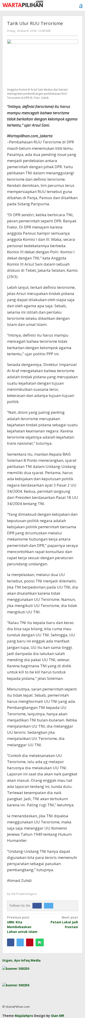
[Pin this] (29, 942)
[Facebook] (38, 905)
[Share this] (10, 942)
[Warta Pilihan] (22, 3)
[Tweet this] (20, 942)
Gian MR (57, 1015)
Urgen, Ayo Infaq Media (21, 960)
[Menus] (81, 5)
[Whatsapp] (40, 942)
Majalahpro (24, 1015)
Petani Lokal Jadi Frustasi (64, 922)
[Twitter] (50, 905)
